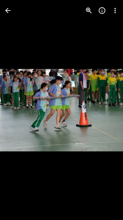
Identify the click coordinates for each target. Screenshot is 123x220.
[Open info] (102, 10)
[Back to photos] (8, 10)
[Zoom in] (88, 10)
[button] (18, 110)
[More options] (115, 10)
